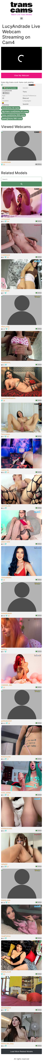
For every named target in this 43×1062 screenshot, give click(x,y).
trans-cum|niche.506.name (13, 115)
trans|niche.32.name (11, 108)
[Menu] (21, 18)
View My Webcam (21, 75)
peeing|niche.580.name (12, 118)
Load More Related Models (21, 1051)
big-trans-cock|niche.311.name (15, 111)
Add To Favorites (10, 88)
